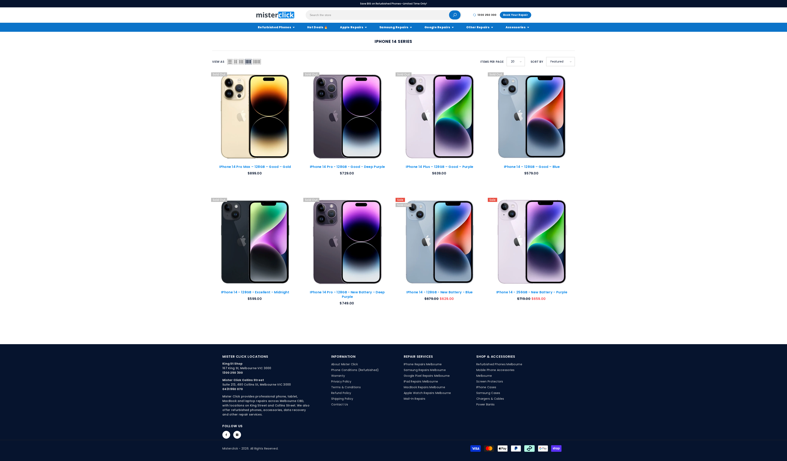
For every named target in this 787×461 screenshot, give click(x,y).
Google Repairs (437, 27)
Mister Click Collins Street (243, 380)
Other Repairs (477, 27)
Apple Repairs (351, 27)
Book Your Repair (515, 15)
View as (218, 62)
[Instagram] (237, 435)
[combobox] (377, 14)
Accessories (515, 27)
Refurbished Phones (274, 27)
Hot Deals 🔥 (317, 27)
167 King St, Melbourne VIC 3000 (246, 368)
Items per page (492, 62)
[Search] (384, 15)
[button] (230, 61)
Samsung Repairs (393, 27)
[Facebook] (226, 435)
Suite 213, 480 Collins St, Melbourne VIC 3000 (256, 384)
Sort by (537, 62)
